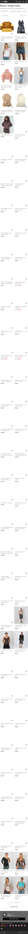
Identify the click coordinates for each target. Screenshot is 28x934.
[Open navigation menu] (2, 1)
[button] (1, 925)
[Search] (16, 1)
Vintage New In (4, 11)
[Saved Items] (23, 1)
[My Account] (19, 1)
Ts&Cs (26, 932)
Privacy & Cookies (21, 932)
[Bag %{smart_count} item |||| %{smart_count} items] (26, 1)
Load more (14, 906)
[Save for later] (12, 33)
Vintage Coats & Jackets (15, 11)
